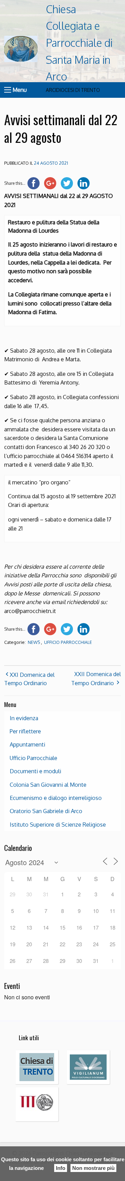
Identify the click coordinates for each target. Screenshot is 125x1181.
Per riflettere (25, 731)
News (34, 642)
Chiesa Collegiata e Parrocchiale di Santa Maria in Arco (79, 42)
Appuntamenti (27, 744)
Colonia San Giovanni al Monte (48, 784)
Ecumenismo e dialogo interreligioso (56, 797)
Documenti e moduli (35, 771)
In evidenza (24, 718)
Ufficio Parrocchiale (68, 642)
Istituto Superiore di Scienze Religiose (58, 824)
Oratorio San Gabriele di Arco (46, 811)
